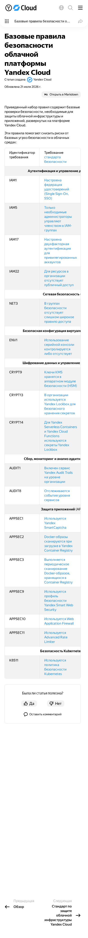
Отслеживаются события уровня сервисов (57, 495)
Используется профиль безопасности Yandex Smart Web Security (58, 601)
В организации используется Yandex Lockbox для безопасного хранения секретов (60, 404)
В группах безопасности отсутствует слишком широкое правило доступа (59, 312)
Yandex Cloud (42, 79)
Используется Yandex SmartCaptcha (55, 523)
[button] (61, 8)
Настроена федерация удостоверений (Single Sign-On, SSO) (56, 189)
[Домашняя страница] (21, 7)
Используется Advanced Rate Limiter (55, 637)
